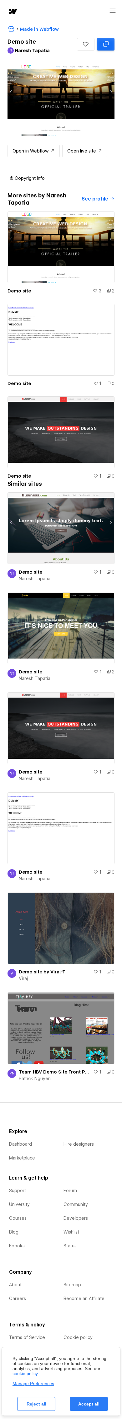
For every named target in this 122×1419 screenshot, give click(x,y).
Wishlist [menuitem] (71, 1231)
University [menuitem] (19, 1204)
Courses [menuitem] (18, 1218)
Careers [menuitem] (17, 1298)
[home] (13, 12)
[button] (85, 44)
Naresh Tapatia (34, 578)
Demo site (19, 290)
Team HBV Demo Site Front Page (55, 1071)
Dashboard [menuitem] (20, 1144)
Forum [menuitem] (70, 1190)
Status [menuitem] (70, 1245)
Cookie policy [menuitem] (78, 1337)
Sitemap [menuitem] (72, 1284)
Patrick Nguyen (35, 1078)
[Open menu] (112, 10)
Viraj (23, 978)
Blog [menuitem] (13, 1231)
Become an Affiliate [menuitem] (84, 1298)
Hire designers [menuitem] (79, 1144)
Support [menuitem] (17, 1190)
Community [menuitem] (76, 1204)
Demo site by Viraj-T (42, 971)
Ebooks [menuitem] (17, 1245)
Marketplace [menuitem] (22, 1157)
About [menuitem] (15, 1284)
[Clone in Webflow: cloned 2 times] (105, 44)
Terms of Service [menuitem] (27, 1337)
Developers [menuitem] (76, 1218)
